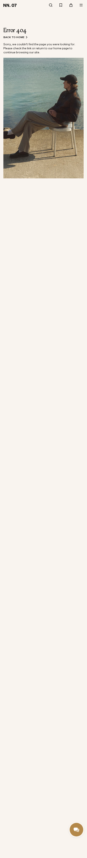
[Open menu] (81, 5)
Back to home (13, 37)
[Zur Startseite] (10, 5)
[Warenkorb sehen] (71, 5)
